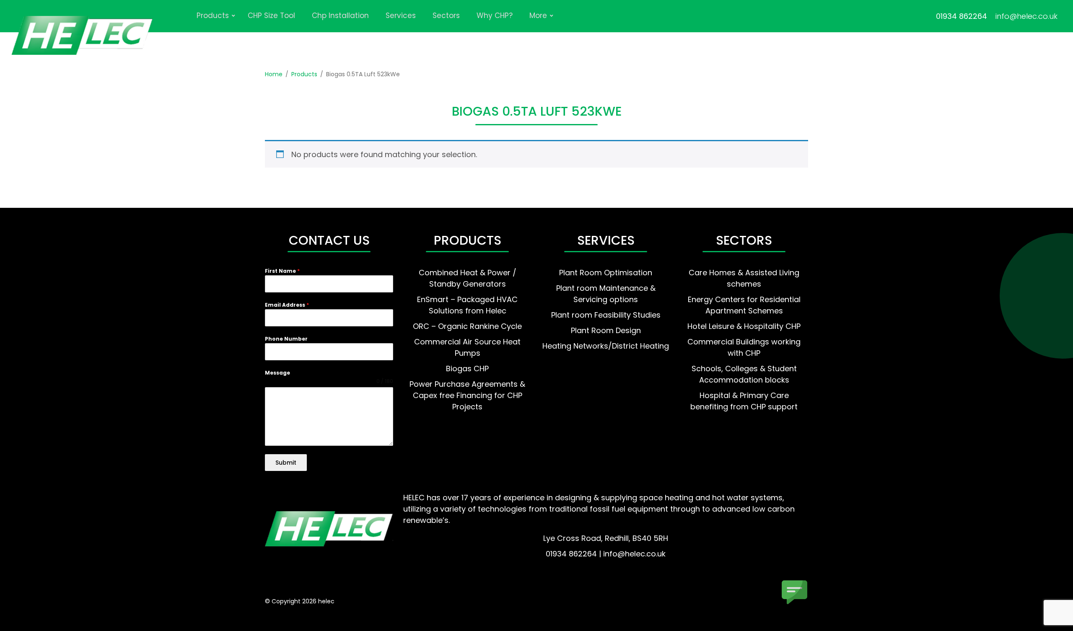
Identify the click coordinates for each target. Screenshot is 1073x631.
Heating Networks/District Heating (605, 346)
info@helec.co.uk (1026, 16)
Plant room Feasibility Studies (606, 315)
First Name (282, 270)
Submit (285, 462)
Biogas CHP (467, 368)
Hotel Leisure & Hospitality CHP (744, 326)
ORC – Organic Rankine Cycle (467, 326)
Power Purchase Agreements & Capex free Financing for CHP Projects (467, 395)
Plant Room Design (606, 330)
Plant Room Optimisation (605, 272)
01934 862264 (961, 16)
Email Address (287, 304)
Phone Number (286, 338)
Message (277, 372)
